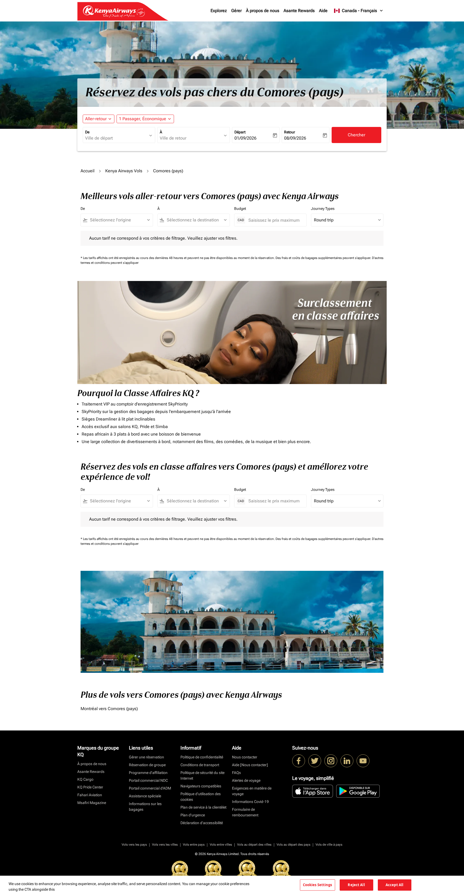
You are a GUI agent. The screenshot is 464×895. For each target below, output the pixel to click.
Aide (323, 10)
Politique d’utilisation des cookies (200, 797)
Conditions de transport (199, 765)
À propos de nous (262, 10)
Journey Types (323, 208)
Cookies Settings (317, 884)
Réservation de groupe (147, 765)
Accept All (394, 884)
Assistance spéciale (145, 796)
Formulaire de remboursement (245, 812)
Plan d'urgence (192, 815)
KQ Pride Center (90, 787)
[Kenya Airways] (298, 760)
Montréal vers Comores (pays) (109, 708)
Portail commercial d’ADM (150, 788)
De (87, 132)
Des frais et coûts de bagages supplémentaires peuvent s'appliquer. (324, 258)
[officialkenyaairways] (330, 760)
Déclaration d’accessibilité (201, 823)
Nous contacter (244, 757)
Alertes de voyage (246, 780)
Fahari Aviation (89, 795)
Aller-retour (96, 118)
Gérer (236, 10)
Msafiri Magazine (91, 803)
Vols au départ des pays (293, 844)
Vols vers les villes (165, 844)
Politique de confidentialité (201, 757)
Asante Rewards (299, 10)
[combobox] (116, 138)
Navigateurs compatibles (200, 786)
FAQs (236, 772)
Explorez (219, 10)
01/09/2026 (245, 138)
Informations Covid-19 (250, 801)
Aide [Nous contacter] (250, 765)
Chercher (356, 134)
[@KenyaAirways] (314, 760)
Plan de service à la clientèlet (203, 807)
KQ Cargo (85, 779)
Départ (239, 132)
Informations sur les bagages (145, 807)
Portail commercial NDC (148, 780)
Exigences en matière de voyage (251, 791)
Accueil (88, 170)
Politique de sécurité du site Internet (202, 775)
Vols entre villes (221, 844)
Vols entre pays (194, 844)
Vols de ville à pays (329, 844)
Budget (240, 208)
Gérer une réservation (146, 757)
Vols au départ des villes (254, 844)
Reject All (356, 884)
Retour (289, 132)
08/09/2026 (295, 138)
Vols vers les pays (134, 844)
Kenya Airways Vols (123, 170)
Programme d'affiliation (148, 772)
